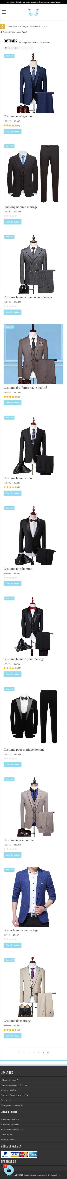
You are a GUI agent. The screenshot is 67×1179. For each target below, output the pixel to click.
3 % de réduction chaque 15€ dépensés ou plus (26, 26)
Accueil (6, 32)
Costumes (15, 32)
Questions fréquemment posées (14, 1095)
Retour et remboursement (12, 1129)
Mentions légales (8, 1090)
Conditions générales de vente (14, 1085)
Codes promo (6, 1134)
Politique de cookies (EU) (12, 1105)
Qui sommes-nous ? (9, 1080)
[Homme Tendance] (33, 12)
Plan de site (6, 1100)
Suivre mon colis (8, 1139)
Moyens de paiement (10, 1124)
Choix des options (13, 131)
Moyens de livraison (10, 1119)
